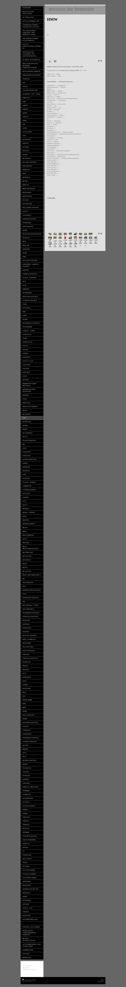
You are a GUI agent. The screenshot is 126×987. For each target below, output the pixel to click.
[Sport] (55, 241)
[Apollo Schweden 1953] (55, 237)
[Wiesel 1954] (75, 241)
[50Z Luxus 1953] (80, 234)
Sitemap (34, 979)
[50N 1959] (55, 234)
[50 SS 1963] (70, 234)
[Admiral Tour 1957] (90, 234)
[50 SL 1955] (75, 214)
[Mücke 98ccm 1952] (95, 238)
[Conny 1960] (60, 245)
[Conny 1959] (85, 241)
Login (102, 979)
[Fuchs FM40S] (70, 237)
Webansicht (101, 981)
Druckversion (27, 979)
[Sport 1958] (65, 241)
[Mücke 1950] (80, 237)
